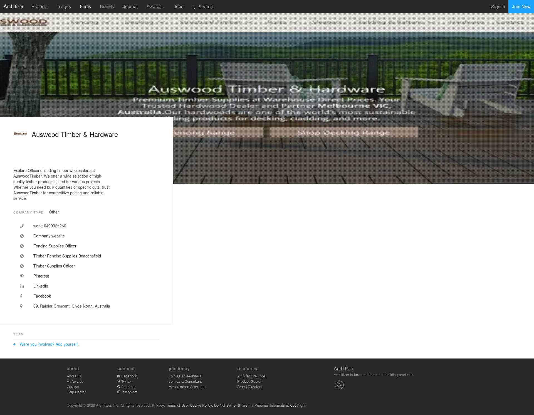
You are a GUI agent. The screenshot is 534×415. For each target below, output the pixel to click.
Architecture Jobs (251, 376)
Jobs (178, 6)
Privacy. (158, 405)
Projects (39, 6)
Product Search (249, 381)
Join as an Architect (185, 376)
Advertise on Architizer (187, 386)
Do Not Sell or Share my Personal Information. (251, 405)
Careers (73, 386)
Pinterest (128, 386)
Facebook (128, 376)
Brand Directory (249, 386)
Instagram (128, 391)
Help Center (76, 391)
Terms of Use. (177, 405)
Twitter (126, 381)
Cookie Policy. (201, 405)
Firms (85, 6)
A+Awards (75, 381)
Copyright (297, 405)
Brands (107, 6)
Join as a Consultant (185, 381)
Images (63, 6)
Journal (130, 6)
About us (74, 376)
